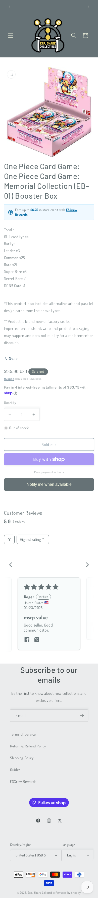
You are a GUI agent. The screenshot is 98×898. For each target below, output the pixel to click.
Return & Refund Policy (28, 746)
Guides (15, 769)
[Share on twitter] (37, 640)
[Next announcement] (88, 6)
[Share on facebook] (27, 640)
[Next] (86, 565)
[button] (10, 35)
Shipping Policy (21, 757)
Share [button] (13, 358)
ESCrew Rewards (23, 781)
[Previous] (12, 565)
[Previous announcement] (9, 6)
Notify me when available (49, 484)
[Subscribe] (82, 715)
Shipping (9, 378)
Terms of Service (23, 734)
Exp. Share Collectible (41, 892)
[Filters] (9, 539)
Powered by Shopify (68, 892)
